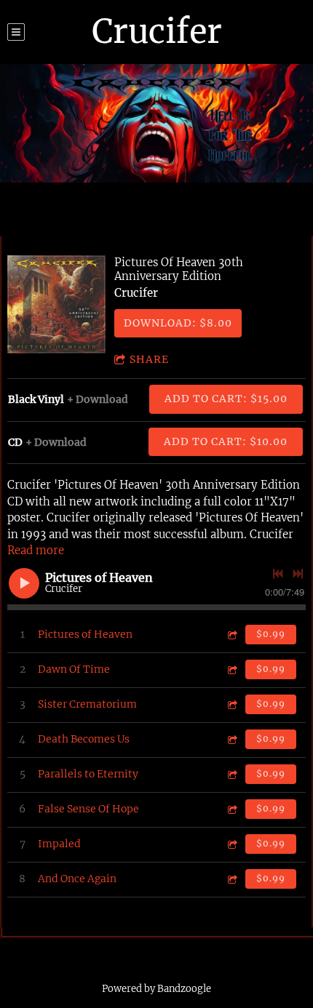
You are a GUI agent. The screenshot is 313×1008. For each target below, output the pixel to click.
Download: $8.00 (178, 322)
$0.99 (270, 633)
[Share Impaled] (231, 844)
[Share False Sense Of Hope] (231, 809)
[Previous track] (278, 573)
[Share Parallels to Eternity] (231, 774)
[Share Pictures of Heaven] (231, 634)
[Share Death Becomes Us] (231, 739)
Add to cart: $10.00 (226, 441)
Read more (35, 550)
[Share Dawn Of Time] (231, 669)
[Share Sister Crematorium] (231, 704)
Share (149, 359)
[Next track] (297, 573)
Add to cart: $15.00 (226, 398)
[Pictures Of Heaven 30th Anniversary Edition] (56, 304)
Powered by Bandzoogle (156, 988)
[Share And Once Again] (231, 879)
